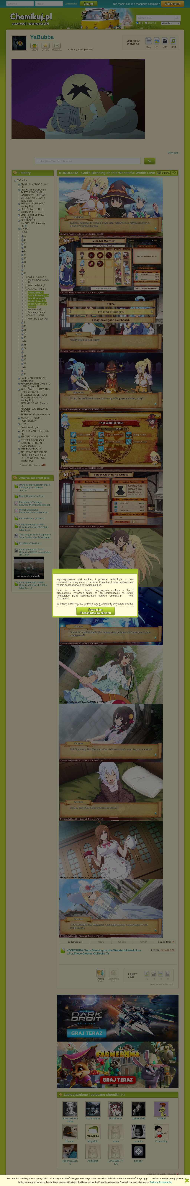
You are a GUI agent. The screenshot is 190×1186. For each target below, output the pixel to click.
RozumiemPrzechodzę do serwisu (95, 611)
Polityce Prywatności (161, 1182)
